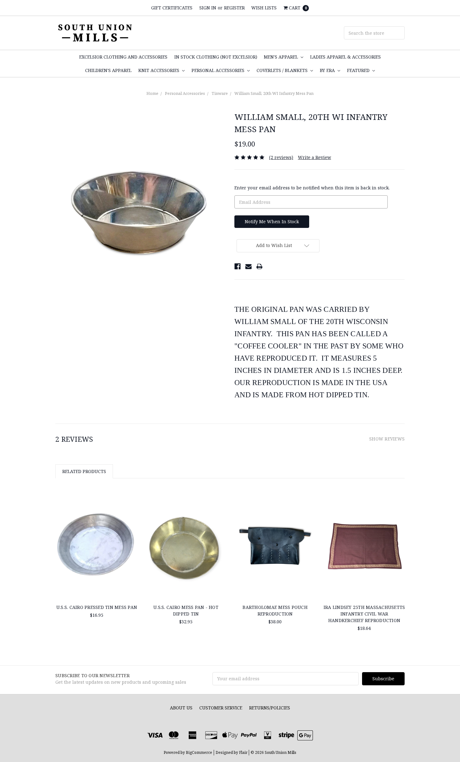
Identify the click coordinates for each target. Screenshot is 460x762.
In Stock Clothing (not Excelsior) (215, 57)
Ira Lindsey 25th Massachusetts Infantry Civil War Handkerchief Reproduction (364, 613)
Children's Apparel (108, 70)
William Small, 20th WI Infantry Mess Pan (274, 93)
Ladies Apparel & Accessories (345, 57)
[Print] (259, 266)
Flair (243, 752)
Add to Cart (364, 584)
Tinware (220, 93)
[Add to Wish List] (131, 508)
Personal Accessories (219, 70)
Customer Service (220, 708)
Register (234, 8)
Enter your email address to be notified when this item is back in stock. (312, 188)
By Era (328, 70)
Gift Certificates (171, 8)
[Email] (248, 266)
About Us (181, 708)
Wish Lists (264, 8)
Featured (359, 70)
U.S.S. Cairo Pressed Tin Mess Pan (96, 607)
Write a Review (314, 157)
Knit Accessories (159, 70)
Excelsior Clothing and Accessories (123, 57)
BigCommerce (199, 752)
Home (152, 93)
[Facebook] (237, 266)
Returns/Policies (269, 708)
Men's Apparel (281, 57)
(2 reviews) (281, 157)
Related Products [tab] (84, 471)
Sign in (207, 8)
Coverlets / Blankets (283, 70)
